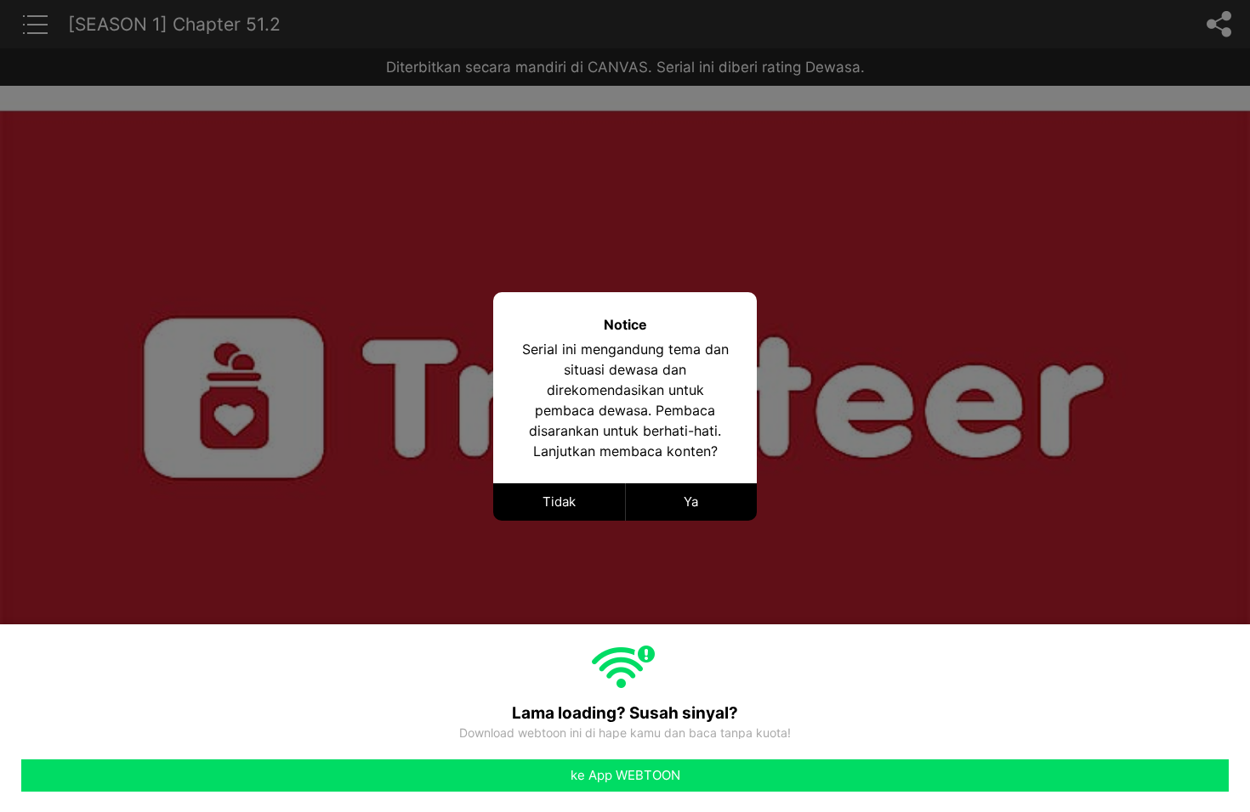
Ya (691, 501)
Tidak (559, 501)
